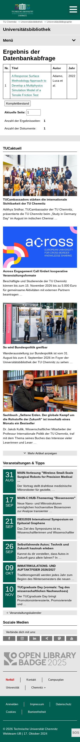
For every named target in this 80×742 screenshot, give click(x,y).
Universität (12, 687)
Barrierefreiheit (37, 711)
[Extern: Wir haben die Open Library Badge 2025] (40, 659)
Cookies (11, 711)
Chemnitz (37, 687)
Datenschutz (63, 704)
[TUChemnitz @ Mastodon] (59, 638)
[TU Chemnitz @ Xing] (46, 638)
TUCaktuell (12, 148)
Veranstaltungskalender (25, 612)
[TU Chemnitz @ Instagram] (22, 638)
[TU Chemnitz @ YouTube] (71, 638)
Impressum (37, 704)
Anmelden (12, 704)
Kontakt (31, 679)
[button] (69, 10)
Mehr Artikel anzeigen (42, 453)
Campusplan (56, 679)
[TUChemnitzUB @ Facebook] (9, 638)
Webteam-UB (12, 733)
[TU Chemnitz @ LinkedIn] (34, 638)
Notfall (10, 679)
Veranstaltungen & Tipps (24, 463)
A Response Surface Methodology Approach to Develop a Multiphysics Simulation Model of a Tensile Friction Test (29, 85)
